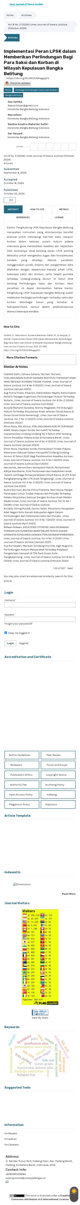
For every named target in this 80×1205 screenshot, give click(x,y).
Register (23, 643)
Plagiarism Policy (19, 804)
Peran (8, 90)
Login (10, 643)
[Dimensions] (22, 886)
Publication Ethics (21, 774)
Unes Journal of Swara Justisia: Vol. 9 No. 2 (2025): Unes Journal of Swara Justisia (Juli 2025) (39, 482)
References (23, 217)
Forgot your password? (18, 623)
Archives (26, 15)
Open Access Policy (20, 794)
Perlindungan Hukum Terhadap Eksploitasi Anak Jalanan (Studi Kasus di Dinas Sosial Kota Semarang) (39, 411)
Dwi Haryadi (15, 133)
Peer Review (53, 755)
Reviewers (16, 765)
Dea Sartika (14, 101)
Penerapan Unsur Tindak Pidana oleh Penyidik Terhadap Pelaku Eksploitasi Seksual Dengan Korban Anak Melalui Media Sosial (38, 497)
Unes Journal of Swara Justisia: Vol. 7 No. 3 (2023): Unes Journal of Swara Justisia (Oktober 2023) (38, 419)
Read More (69, 893)
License (59, 217)
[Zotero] (46, 1112)
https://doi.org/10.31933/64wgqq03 (27, 78)
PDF (11, 200)
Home (10, 15)
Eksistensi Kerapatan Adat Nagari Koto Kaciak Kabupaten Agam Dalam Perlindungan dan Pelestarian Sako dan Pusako (39, 512)
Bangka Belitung (13, 95)
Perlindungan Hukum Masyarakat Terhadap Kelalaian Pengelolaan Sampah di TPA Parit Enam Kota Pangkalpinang (36, 553)
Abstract (13, 209)
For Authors (10, 1139)
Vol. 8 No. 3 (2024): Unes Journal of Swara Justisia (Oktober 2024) (37, 26)
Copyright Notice (56, 774)
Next (70, 568)
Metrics (64, 209)
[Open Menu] (3, 3)
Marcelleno (14, 114)
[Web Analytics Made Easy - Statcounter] (40, 1012)
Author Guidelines (19, 755)
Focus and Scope (56, 765)
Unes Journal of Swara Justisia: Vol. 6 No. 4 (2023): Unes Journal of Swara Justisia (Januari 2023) (38, 385)
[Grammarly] (34, 1112)
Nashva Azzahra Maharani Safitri (27, 124)
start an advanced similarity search (41, 576)
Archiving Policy (54, 784)
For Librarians (11, 1144)
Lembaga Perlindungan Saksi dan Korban (36, 90)
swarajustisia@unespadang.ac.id (25, 1178)
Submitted (11, 169)
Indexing (51, 794)
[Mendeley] (34, 1099)
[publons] (46, 1100)
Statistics (51, 804)
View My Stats (40, 1017)
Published (11, 190)
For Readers (10, 1133)
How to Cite (37, 209)
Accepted (10, 179)
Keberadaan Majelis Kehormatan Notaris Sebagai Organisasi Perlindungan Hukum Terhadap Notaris (40, 396)
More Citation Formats (22, 357)
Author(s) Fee (18, 784)
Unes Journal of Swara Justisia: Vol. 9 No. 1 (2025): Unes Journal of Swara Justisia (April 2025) (39, 519)
